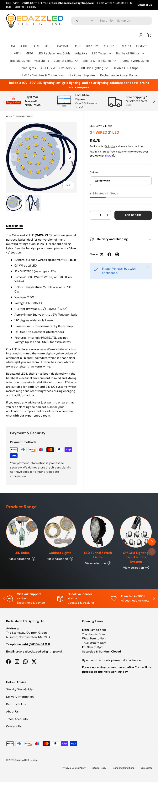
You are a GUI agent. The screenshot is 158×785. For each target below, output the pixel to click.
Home (9, 116)
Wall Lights (41, 60)
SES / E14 (125, 46)
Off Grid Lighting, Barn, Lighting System (136, 557)
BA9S (35, 46)
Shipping (110, 146)
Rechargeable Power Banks (119, 75)
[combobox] (111, 21)
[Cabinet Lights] (60, 532)
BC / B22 (92, 46)
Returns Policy (16, 704)
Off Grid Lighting (92, 68)
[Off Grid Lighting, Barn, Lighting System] (136, 532)
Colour (94, 172)
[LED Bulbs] (22, 532)
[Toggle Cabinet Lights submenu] (76, 60)
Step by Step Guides (20, 689)
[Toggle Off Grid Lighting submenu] (106, 68)
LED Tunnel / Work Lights (98, 555)
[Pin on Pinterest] (117, 254)
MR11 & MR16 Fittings (97, 60)
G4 (13, 46)
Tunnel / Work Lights (135, 60)
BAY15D (62, 46)
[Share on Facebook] (109, 254)
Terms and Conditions (123, 768)
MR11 (17, 53)
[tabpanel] (41, 325)
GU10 (23, 46)
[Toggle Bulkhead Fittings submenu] (142, 53)
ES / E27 (108, 46)
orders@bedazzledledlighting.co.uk (39, 651)
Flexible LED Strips (125, 68)
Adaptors (81, 53)
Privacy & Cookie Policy (74, 768)
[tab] (14, 226)
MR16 (29, 53)
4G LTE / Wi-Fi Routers (56, 68)
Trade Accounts (17, 719)
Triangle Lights (19, 60)
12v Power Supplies (81, 75)
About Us (12, 711)
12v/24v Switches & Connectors (42, 75)
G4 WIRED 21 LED (24, 116)
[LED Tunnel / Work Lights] (98, 532)
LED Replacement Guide (54, 53)
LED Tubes (99, 53)
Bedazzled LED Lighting (26, 760)
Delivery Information (20, 697)
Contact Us (145, 5)
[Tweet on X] (102, 254)
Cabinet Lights (63, 60)
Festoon (141, 46)
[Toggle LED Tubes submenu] (110, 53)
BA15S (77, 46)
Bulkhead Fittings (128, 53)
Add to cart (133, 215)
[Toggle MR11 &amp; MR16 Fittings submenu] (114, 60)
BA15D (48, 46)
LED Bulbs (22, 553)
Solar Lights (28, 68)
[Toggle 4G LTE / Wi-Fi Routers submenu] (74, 68)
